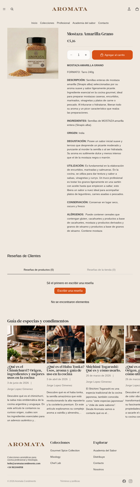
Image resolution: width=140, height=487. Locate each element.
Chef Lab (55, 463)
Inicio (34, 22)
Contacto (103, 22)
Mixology (55, 456)
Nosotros (98, 469)
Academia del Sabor (105, 450)
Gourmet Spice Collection (65, 450)
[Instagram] (130, 481)
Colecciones (47, 22)
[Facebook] (124, 481)
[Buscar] (12, 9)
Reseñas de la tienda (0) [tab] (101, 269)
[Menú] (4, 9)
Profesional (63, 22)
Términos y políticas (70, 481)
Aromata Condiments (25, 481)
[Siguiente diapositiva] (129, 374)
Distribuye (99, 456)
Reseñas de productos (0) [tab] (39, 269)
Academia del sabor (84, 22)
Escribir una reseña (70, 290)
